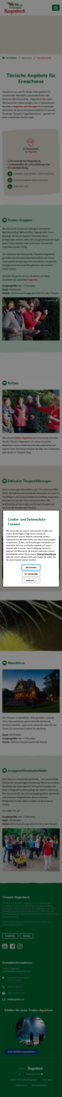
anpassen (30, 580)
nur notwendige (31, 574)
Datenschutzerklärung (46, 554)
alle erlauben (30, 567)
